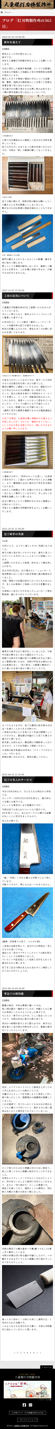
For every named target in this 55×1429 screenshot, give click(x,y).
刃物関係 (5, 48)
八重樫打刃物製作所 (21, 1425)
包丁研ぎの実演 (14, 534)
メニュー (8, 12)
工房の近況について (16, 296)
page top (47, 1367)
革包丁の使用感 (14, 993)
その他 (5, 540)
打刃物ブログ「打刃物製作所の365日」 (28, 1413)
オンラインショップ (28, 1420)
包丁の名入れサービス (18, 780)
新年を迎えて (12, 42)
